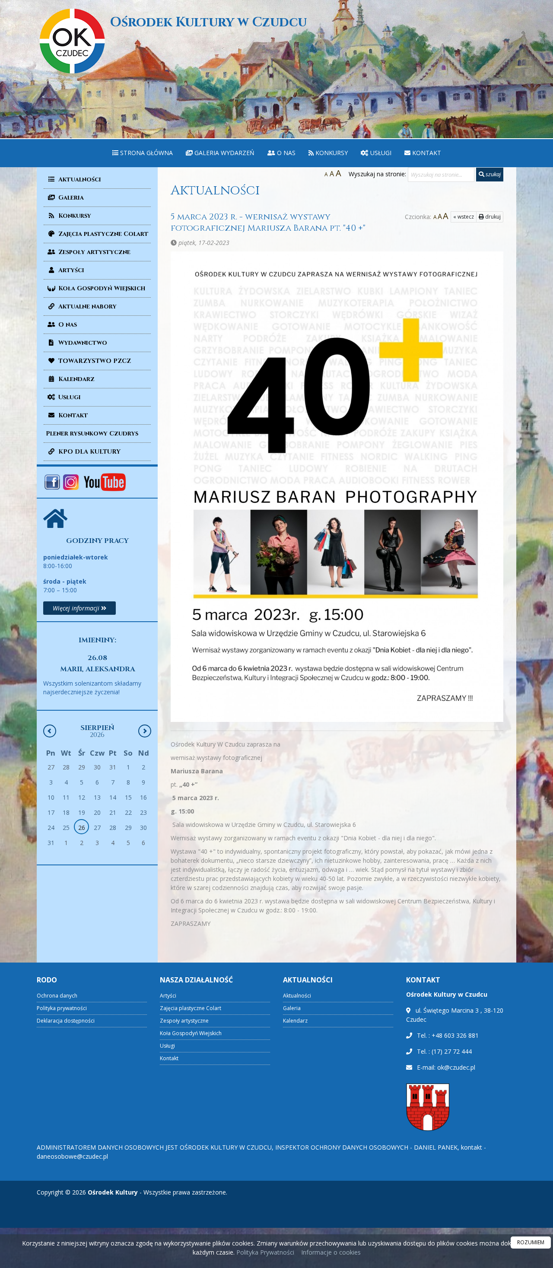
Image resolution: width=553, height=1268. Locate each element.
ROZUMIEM (530, 1242)
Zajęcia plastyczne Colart (103, 234)
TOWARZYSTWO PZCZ (94, 361)
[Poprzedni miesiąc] (49, 731)
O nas (285, 153)
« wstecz (463, 216)
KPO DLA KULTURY (89, 452)
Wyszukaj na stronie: (377, 174)
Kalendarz (76, 379)
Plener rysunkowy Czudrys (92, 433)
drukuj (492, 216)
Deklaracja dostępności (66, 1020)
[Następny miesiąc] (144, 731)
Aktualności (79, 179)
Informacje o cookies (331, 1252)
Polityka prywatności (62, 1008)
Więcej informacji (77, 608)
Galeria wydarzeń (223, 153)
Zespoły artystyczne (93, 252)
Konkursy (331, 153)
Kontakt (425, 153)
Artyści (70, 270)
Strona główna (145, 153)
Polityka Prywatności (264, 1252)
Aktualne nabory (87, 306)
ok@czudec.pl (456, 1067)
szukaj (492, 174)
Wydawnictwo (82, 343)
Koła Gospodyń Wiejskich (101, 288)
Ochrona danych (57, 995)
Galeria (70, 198)
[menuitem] (142, 153)
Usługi (380, 153)
